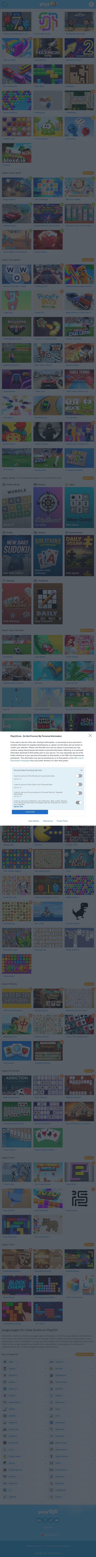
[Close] (91, 736)
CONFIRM (30, 812)
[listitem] (48, 770)
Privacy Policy (62, 821)
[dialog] (48, 778)
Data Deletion (33, 821)
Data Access (48, 821)
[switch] (79, 775)
